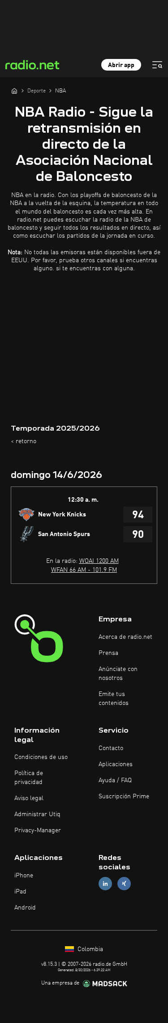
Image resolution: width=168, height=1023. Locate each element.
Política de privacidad (28, 777)
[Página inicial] (14, 90)
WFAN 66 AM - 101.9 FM (84, 570)
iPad (20, 892)
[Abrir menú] (157, 64)
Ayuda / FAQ (115, 780)
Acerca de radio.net (125, 637)
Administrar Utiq (37, 814)
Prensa (108, 653)
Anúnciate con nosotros (118, 673)
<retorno (23, 441)
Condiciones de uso (41, 757)
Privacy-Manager (37, 830)
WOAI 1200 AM (99, 561)
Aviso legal (28, 798)
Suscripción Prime (124, 796)
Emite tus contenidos (114, 698)
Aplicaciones (116, 764)
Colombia (89, 949)
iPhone (23, 875)
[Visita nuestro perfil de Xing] (124, 884)
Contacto (111, 748)
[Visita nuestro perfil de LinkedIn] (105, 884)
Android (25, 908)
